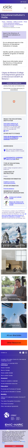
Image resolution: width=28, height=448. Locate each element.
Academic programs (9, 181)
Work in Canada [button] (5, 370)
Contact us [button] (4, 352)
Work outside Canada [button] (6, 375)
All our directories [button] (14, 335)
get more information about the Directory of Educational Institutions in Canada (14, 215)
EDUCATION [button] (4, 386)
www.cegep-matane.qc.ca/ (11, 123)
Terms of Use (16, 441)
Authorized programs (9, 183)
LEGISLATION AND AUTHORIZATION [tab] (14, 86)
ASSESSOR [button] (4, 378)
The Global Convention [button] (7, 403)
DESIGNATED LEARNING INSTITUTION (14, 158)
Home (3, 21)
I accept (14, 446)
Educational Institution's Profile (12, 27)
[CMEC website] (14, 417)
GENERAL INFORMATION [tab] (14, 83)
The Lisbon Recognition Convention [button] (10, 401)
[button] (7, 8)
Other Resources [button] (14, 343)
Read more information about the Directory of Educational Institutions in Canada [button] (13, 63)
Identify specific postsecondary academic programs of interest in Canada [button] (13, 53)
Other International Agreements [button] (9, 406)
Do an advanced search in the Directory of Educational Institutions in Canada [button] (13, 44)
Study (25, 21)
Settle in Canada (17, 21)
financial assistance (9, 188)
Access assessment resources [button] (9, 383)
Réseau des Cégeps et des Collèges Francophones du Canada (16, 203)
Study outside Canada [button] (7, 373)
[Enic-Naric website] (14, 425)
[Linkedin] (26, 352)
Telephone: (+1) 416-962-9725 (9, 363)
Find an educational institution (11, 23)
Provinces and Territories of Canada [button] (11, 389)
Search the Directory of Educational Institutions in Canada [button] (11, 34)
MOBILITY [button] (4, 394)
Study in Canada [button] (5, 367)
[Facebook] (20, 352)
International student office (11, 125)
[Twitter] (23, 352)
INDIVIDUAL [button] (4, 365)
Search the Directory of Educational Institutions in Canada (13, 25)
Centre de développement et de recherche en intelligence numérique (13, 138)
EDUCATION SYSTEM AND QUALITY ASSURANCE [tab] (14, 89)
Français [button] (24, 1)
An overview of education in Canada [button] (11, 391)
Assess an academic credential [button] (9, 381)
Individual (9, 21)
